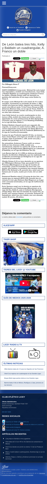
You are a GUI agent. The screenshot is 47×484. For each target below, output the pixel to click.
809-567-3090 (6, 412)
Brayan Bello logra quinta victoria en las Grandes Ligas (21, 378)
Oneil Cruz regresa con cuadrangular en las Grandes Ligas (22, 373)
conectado (19, 217)
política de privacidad (26, 475)
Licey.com (23, 16)
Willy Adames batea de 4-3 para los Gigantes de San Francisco (23, 369)
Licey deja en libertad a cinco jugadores (17, 438)
